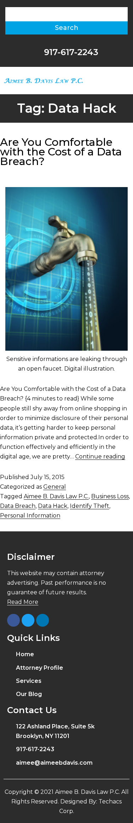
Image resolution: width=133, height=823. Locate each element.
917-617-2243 (69, 52)
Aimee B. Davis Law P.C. (56, 496)
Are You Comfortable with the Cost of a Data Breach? (61, 152)
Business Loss (110, 496)
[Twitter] (28, 620)
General (54, 486)
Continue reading (100, 456)
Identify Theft (89, 506)
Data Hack (52, 506)
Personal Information (30, 515)
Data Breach (17, 506)
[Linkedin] (42, 620)
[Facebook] (13, 620)
